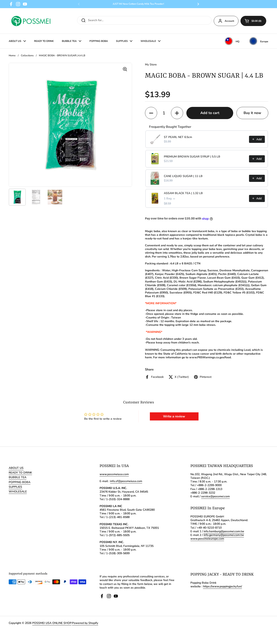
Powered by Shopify (85, 623)
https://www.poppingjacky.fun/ (222, 586)
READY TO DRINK (20, 473)
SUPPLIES (15, 487)
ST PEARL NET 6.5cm (178, 137)
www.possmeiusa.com (114, 474)
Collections (27, 55)
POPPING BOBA (19, 482)
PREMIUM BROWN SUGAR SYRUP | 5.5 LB (192, 157)
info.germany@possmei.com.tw (224, 535)
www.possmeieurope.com (207, 539)
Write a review (174, 416)
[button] (253, 21)
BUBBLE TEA (17, 477)
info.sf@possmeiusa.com (126, 481)
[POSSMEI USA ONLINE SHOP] (31, 20)
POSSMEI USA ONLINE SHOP (51, 623)
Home (12, 55)
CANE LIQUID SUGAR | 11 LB (183, 176)
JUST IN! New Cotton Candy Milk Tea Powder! (138, 4)
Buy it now (252, 112)
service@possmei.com (215, 496)
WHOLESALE (18, 491)
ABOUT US (16, 468)
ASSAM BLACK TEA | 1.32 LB (183, 193)
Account (229, 21)
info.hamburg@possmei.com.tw (224, 531)
